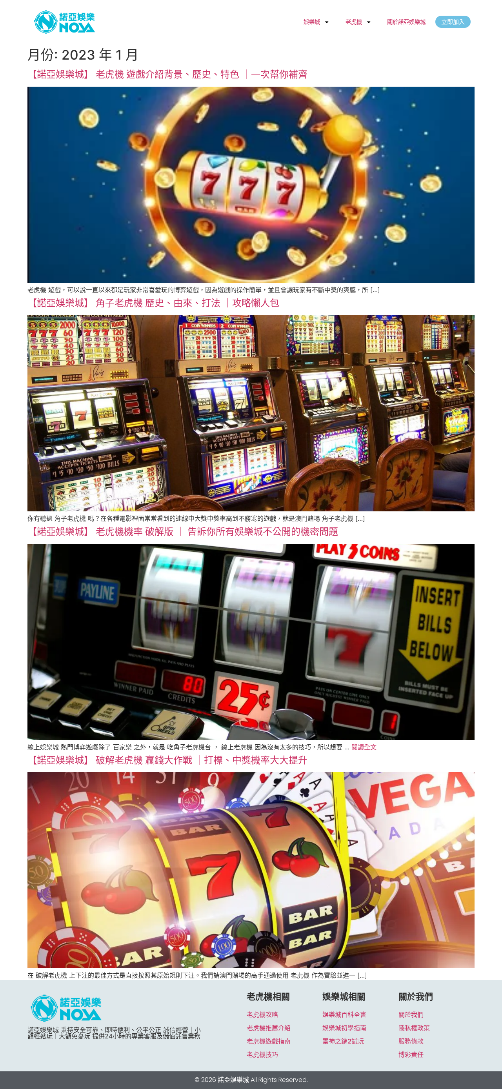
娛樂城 (312, 21)
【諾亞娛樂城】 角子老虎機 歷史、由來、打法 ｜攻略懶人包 (153, 303)
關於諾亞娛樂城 (406, 21)
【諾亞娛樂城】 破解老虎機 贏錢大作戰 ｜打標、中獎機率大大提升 (167, 760)
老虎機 (354, 21)
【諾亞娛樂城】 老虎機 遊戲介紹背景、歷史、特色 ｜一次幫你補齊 (167, 74)
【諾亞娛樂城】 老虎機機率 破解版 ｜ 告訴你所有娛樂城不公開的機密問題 (182, 531)
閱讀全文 (363, 747)
